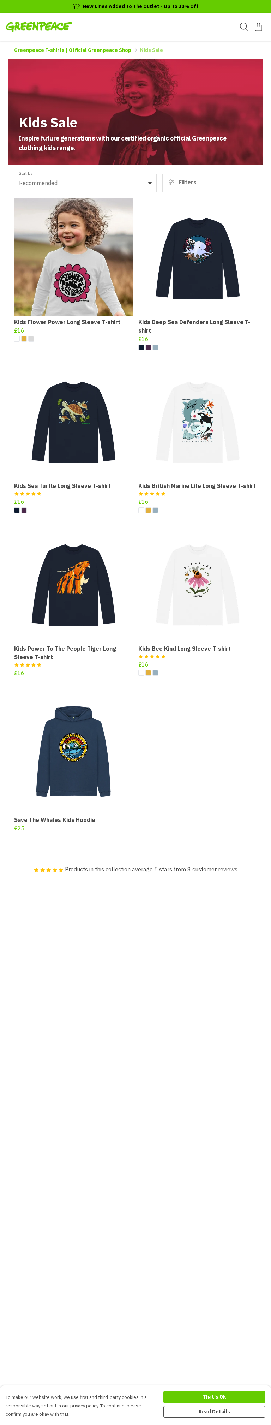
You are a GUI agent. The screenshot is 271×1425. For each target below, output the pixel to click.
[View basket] (258, 27)
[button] (150, 183)
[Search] (244, 27)
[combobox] (85, 183)
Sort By (26, 173)
